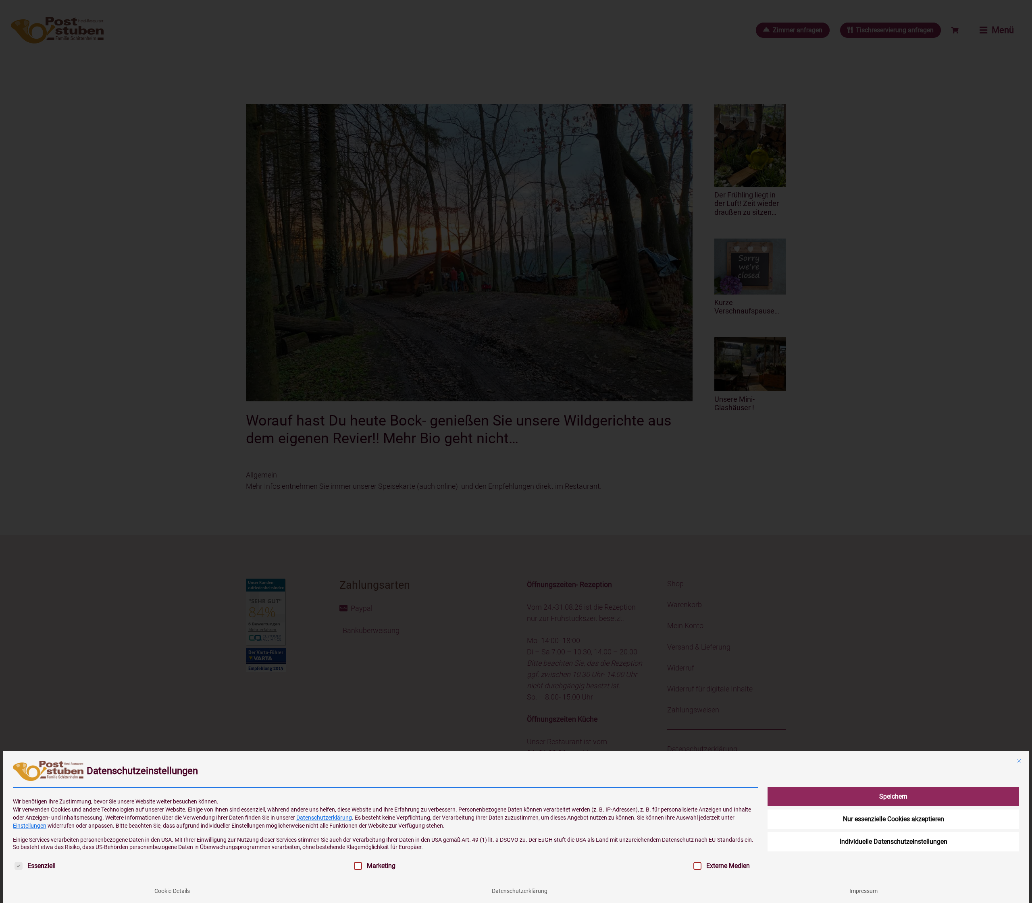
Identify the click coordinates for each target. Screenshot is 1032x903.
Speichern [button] (893, 796)
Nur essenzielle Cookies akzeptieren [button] (893, 819)
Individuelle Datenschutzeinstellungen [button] (893, 841)
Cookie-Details (172, 891)
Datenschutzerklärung (324, 817)
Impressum (863, 891)
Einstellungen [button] (29, 825)
